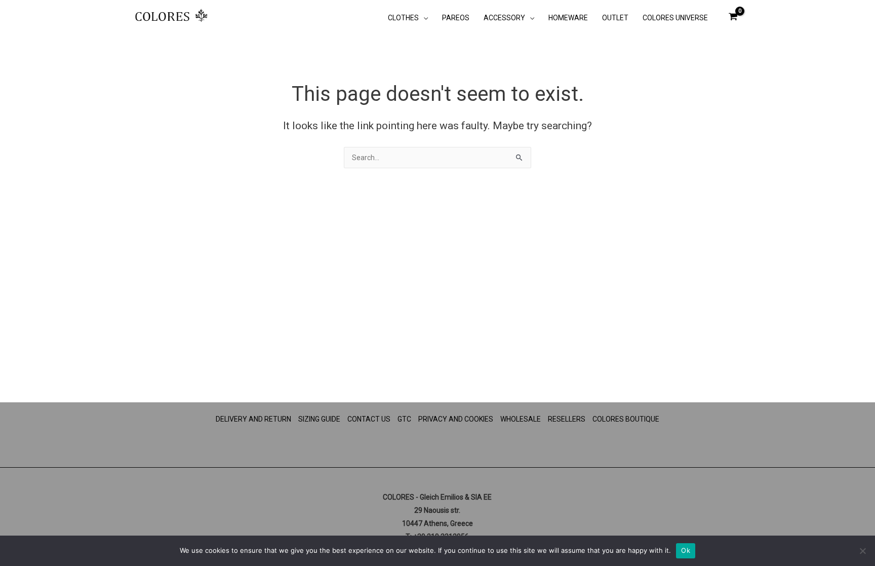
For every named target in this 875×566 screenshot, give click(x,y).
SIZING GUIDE (319, 419)
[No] (862, 551)
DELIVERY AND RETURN (253, 419)
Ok (685, 550)
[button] (423, 17)
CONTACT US (368, 419)
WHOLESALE (520, 419)
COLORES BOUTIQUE (625, 419)
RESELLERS (566, 419)
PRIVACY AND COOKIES (455, 419)
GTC (404, 419)
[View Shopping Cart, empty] (733, 16)
